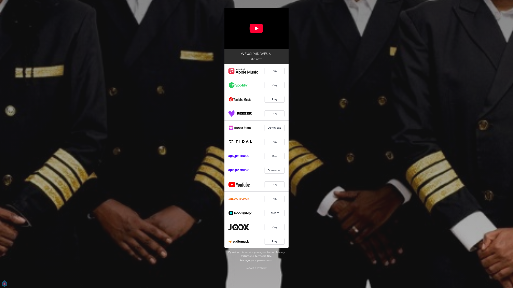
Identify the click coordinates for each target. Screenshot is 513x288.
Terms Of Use (263, 255)
